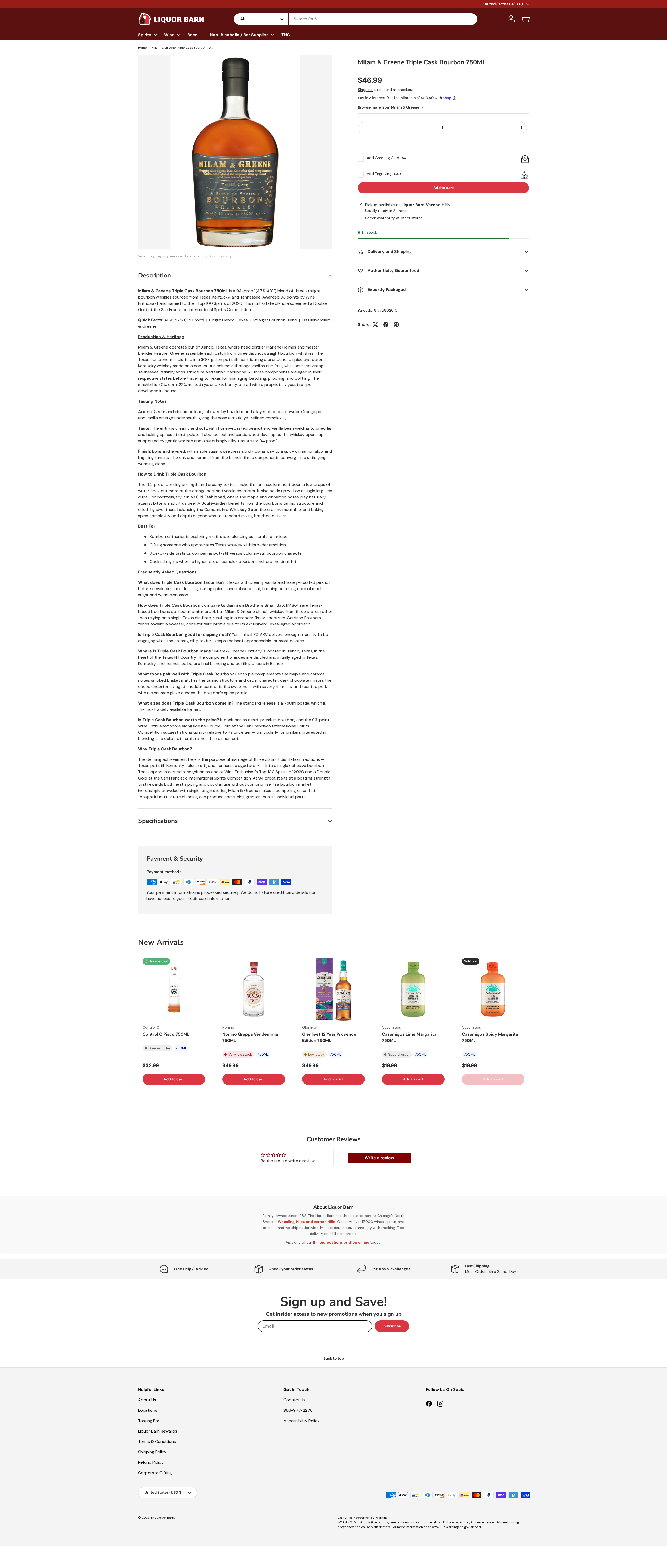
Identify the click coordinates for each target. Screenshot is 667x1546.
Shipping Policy (152, 1452)
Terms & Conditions (157, 1441)
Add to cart (443, 187)
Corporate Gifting (155, 1472)
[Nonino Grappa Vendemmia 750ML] (253, 989)
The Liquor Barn (162, 1518)
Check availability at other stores (394, 218)
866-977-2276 (298, 1410)
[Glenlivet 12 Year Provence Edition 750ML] (333, 989)
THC (285, 34)
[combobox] (356, 19)
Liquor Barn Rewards (157, 1431)
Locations (147, 1410)
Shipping (365, 89)
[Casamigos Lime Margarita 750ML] (413, 989)
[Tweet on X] (375, 324)
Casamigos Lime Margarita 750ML (409, 1037)
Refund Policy (151, 1462)
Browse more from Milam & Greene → (391, 107)
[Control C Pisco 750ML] (174, 989)
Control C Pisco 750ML (166, 1034)
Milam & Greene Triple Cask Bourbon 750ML (183, 47)
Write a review (379, 1158)
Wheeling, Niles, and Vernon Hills (306, 1221)
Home (142, 47)
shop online (358, 1242)
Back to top (333, 1358)
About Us (147, 1400)
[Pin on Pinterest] (396, 324)
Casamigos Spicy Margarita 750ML (490, 1037)
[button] (526, 18)
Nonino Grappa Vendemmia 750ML (250, 1037)
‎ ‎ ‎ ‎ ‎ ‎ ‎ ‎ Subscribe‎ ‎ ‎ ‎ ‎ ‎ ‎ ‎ (391, 1326)
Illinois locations (328, 1242)
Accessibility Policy (301, 1420)
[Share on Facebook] (386, 324)
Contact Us (294, 1400)
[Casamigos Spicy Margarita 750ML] (493, 989)
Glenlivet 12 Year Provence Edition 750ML (329, 1037)
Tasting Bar (148, 1420)
